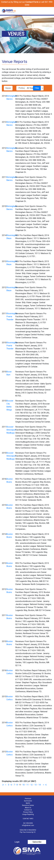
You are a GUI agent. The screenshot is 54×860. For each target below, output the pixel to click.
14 (39, 785)
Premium (28, 798)
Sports (28, 803)
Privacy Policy (28, 812)
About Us (28, 807)
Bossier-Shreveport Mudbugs (11, 430)
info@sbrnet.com (28, 825)
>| (46, 785)
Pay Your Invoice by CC (28, 832)
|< (3, 785)
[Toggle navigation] (50, 11)
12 (31, 785)
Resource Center (28, 805)
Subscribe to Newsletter (28, 830)
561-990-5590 (28, 823)
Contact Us (28, 810)
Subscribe (37, 842)
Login (17, 842)
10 (23, 785)
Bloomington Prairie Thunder (11, 316)
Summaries (28, 801)
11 (27, 785)
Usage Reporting (28, 814)
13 (35, 785)
